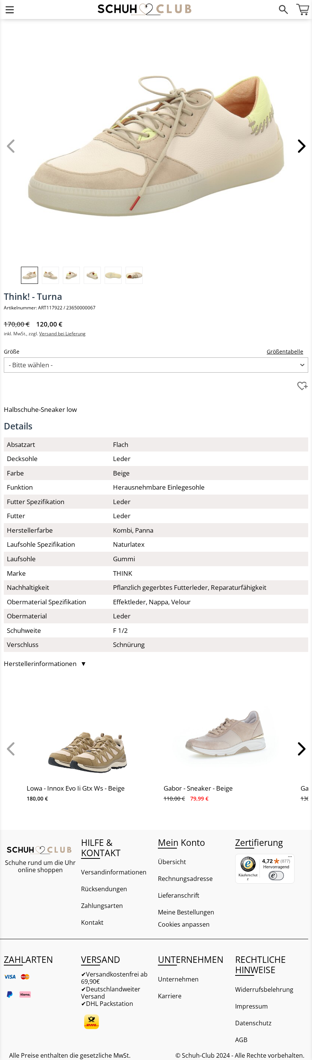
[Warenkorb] (302, 9)
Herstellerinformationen (45, 664)
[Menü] (9, 9)
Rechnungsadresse (185, 878)
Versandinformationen (113, 872)
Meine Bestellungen (186, 912)
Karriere (169, 996)
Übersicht (172, 862)
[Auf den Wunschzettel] (302, 386)
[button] (300, 146)
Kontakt (92, 922)
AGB (241, 1040)
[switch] (276, 875)
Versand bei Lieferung (62, 333)
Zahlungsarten (102, 905)
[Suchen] (283, 9)
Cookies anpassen (184, 924)
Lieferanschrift (178, 895)
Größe (11, 351)
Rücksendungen (104, 889)
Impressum (251, 1006)
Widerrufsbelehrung (264, 989)
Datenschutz (253, 1023)
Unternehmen (178, 979)
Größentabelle (285, 351)
